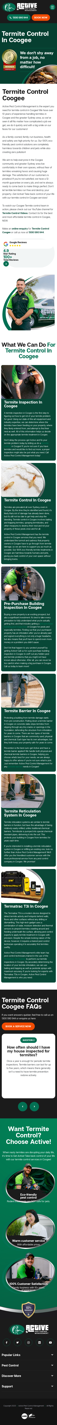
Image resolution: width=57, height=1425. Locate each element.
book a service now (18, 1026)
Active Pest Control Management (31, 1406)
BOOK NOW (40, 17)
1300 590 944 (20, 17)
